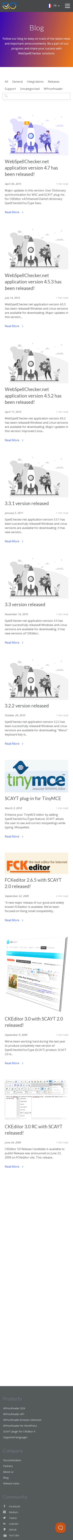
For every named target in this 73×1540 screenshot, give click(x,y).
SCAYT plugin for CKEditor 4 (19, 1431)
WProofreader (53, 89)
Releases (54, 82)
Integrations (35, 82)
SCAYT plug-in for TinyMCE (33, 798)
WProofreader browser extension (22, 1420)
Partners (8, 1466)
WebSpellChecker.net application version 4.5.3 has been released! (33, 282)
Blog (6, 1477)
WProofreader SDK (14, 1408)
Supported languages (15, 1437)
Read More (12, 212)
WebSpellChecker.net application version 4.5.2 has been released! (33, 395)
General (17, 82)
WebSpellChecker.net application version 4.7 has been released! (31, 168)
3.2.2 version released (27, 705)
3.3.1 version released (27, 503)
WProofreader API (13, 1414)
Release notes (11, 1483)
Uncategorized (30, 89)
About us (8, 1471)
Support (10, 89)
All (6, 82)
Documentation (12, 1460)
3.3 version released (25, 604)
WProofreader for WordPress (20, 1425)
